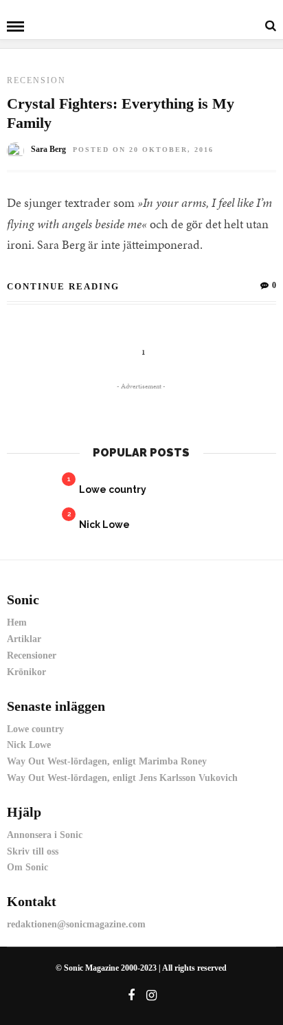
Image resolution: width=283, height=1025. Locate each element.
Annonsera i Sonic (44, 835)
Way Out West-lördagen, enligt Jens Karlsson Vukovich (122, 778)
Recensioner (31, 655)
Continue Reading (63, 286)
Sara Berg (48, 149)
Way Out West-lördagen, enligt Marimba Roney (107, 761)
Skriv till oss (32, 851)
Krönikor (26, 672)
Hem (17, 622)
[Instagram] (151, 995)
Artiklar (24, 639)
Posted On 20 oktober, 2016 (143, 149)
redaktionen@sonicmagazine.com (76, 924)
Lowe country (112, 489)
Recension (36, 80)
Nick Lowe (104, 524)
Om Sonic (27, 867)
